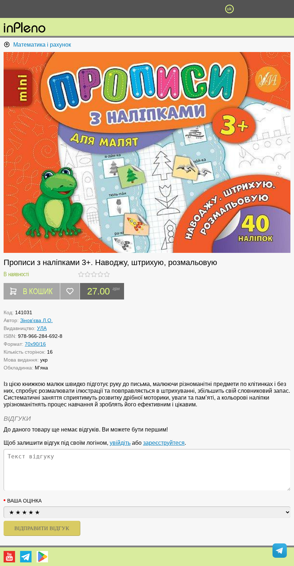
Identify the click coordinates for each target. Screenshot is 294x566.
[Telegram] (26, 556)
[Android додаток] (42, 556)
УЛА (42, 328)
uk (229, 8)
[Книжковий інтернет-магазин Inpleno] (25, 28)
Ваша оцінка (24, 501)
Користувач (147, 9)
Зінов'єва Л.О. (36, 320)
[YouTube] (9, 556)
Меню (64, 9)
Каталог (22, 9)
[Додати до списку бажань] (70, 291)
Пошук (105, 9)
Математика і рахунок (42, 45)
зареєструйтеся (164, 443)
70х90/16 (35, 344)
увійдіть (120, 443)
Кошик (188, 9)
